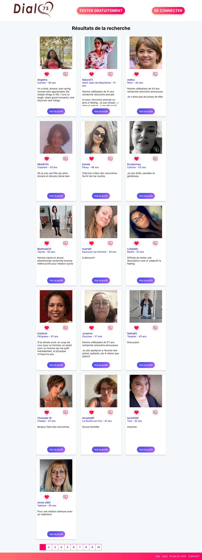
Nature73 (87, 79)
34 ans (112, 251)
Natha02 (132, 333)
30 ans (52, 82)
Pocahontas (134, 164)
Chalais (41, 420)
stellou (131, 79)
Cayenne (42, 167)
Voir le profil (56, 111)
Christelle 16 (44, 417)
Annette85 (88, 417)
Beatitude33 (44, 248)
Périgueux (43, 336)
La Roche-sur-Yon (92, 420)
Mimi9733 (43, 164)
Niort (130, 82)
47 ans (140, 251)
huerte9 (86, 248)
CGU (165, 556)
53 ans (142, 167)
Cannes (41, 82)
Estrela (86, 164)
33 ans (53, 167)
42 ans (138, 420)
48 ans (95, 167)
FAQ (158, 556)
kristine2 (42, 333)
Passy (85, 167)
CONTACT (194, 556)
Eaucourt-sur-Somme (94, 251)
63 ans (51, 251)
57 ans (98, 336)
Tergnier (131, 336)
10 (98, 547)
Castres (131, 167)
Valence (41, 505)
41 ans (108, 420)
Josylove (87, 333)
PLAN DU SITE (178, 556)
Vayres (41, 251)
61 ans (54, 336)
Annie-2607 (44, 502)
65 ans (52, 505)
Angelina (42, 79)
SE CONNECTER (168, 10)
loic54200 (133, 417)
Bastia (130, 251)
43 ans (139, 82)
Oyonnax (87, 336)
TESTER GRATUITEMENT (101, 10)
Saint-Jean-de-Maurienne (96, 82)
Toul (129, 420)
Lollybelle (132, 248)
